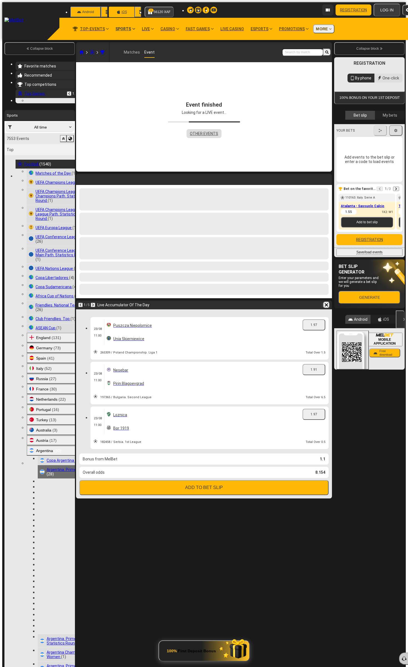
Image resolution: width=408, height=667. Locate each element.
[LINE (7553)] (81, 52)
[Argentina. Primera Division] (102, 52)
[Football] (92, 52)
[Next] (93, 305)
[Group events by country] (70, 172)
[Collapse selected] (63, 172)
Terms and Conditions (372, 161)
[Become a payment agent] (327, 10)
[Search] (327, 52)
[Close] (400, 411)
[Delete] (326, 305)
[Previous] (69, 93)
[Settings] (395, 222)
